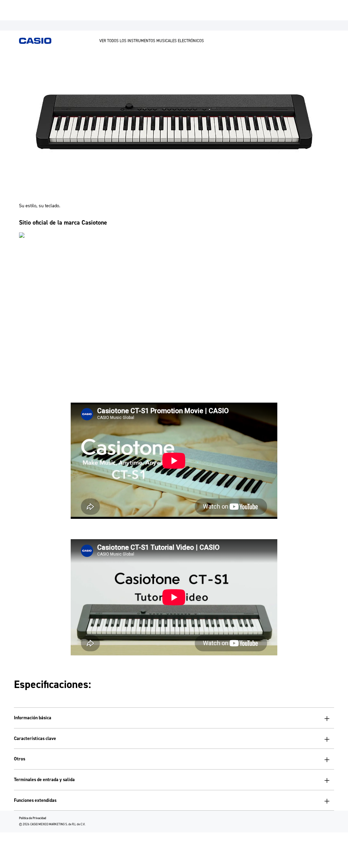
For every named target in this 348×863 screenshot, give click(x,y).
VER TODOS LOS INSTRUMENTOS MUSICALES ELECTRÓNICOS (151, 40)
